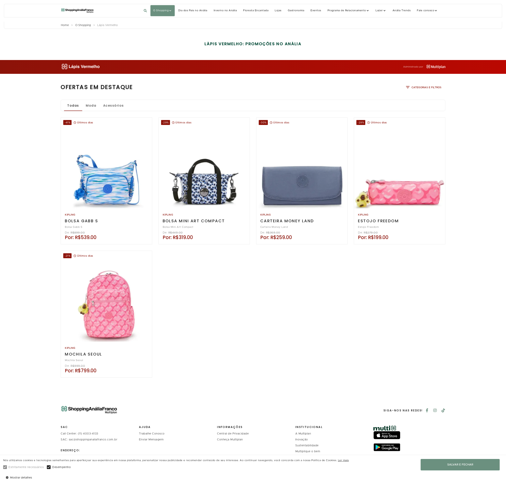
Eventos (316, 10)
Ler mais (343, 460)
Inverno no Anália (225, 10)
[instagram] (435, 410)
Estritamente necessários (26, 467)
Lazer (379, 10)
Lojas (278, 10)
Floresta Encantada (255, 10)
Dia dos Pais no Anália (192, 10)
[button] (162, 10)
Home (65, 25)
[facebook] (427, 410)
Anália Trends (402, 10)
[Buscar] (145, 10)
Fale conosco (425, 10)
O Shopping (161, 10)
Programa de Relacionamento (347, 10)
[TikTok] (443, 410)
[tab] (73, 105)
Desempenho (61, 467)
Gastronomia (296, 10)
